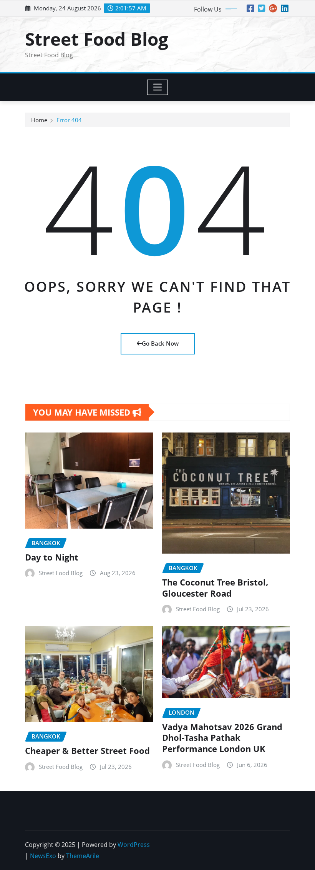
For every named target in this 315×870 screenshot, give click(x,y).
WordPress (134, 844)
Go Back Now (160, 343)
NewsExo (43, 856)
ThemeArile (82, 856)
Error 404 (69, 120)
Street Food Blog (96, 39)
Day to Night (51, 557)
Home (39, 120)
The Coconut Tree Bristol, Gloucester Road (215, 587)
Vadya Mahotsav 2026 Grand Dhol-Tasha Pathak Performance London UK (222, 737)
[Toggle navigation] (157, 87)
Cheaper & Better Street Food (87, 750)
